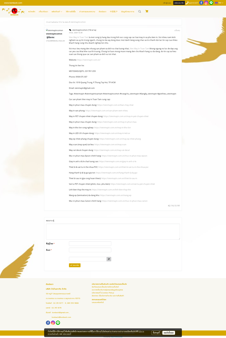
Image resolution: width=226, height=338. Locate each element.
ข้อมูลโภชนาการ (127, 11)
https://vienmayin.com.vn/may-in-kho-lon (112, 127)
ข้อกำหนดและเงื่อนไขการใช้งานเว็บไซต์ (105, 287)
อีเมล (49, 250)
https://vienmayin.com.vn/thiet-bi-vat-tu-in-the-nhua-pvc (124, 167)
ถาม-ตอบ (65, 22)
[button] (139, 11)
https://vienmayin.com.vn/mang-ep (115, 195)
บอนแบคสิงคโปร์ (98, 302)
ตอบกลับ (75, 265)
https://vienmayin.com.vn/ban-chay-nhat (115, 105)
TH (219, 2)
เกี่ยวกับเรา (43, 11)
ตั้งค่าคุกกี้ (156, 333)
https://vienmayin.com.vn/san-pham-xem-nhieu (107, 110)
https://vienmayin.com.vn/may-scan (110, 144)
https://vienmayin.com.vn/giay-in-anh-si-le (117, 161)
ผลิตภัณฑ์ (56, 11)
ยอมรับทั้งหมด (169, 333)
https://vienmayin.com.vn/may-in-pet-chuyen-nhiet (126, 116)
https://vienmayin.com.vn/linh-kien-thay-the (111, 189)
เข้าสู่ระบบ (167, 3)
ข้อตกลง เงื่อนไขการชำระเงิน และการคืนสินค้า (108, 296)
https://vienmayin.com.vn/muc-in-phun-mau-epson (124, 155)
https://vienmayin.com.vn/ (88, 60)
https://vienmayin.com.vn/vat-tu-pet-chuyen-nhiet (133, 184)
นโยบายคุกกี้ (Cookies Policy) (103, 293)
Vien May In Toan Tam (78, 37)
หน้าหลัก (31, 11)
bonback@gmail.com (60, 312)
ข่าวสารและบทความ (87, 11)
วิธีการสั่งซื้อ (71, 11)
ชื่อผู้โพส (50, 243)
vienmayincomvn (78, 22)
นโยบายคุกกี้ (67, 334)
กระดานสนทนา (52, 22)
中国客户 (113, 11)
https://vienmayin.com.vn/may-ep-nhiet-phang (120, 139)
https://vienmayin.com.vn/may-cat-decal (112, 150)
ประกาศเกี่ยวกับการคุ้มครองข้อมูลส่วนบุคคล (107, 290)
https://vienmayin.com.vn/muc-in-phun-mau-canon (124, 201)
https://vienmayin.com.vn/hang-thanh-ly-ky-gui (116, 172)
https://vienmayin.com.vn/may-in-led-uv (112, 133)
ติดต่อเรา (102, 11)
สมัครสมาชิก (179, 3)
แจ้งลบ (177, 30)
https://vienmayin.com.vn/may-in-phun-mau (117, 122)
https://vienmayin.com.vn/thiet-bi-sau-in (119, 178)
